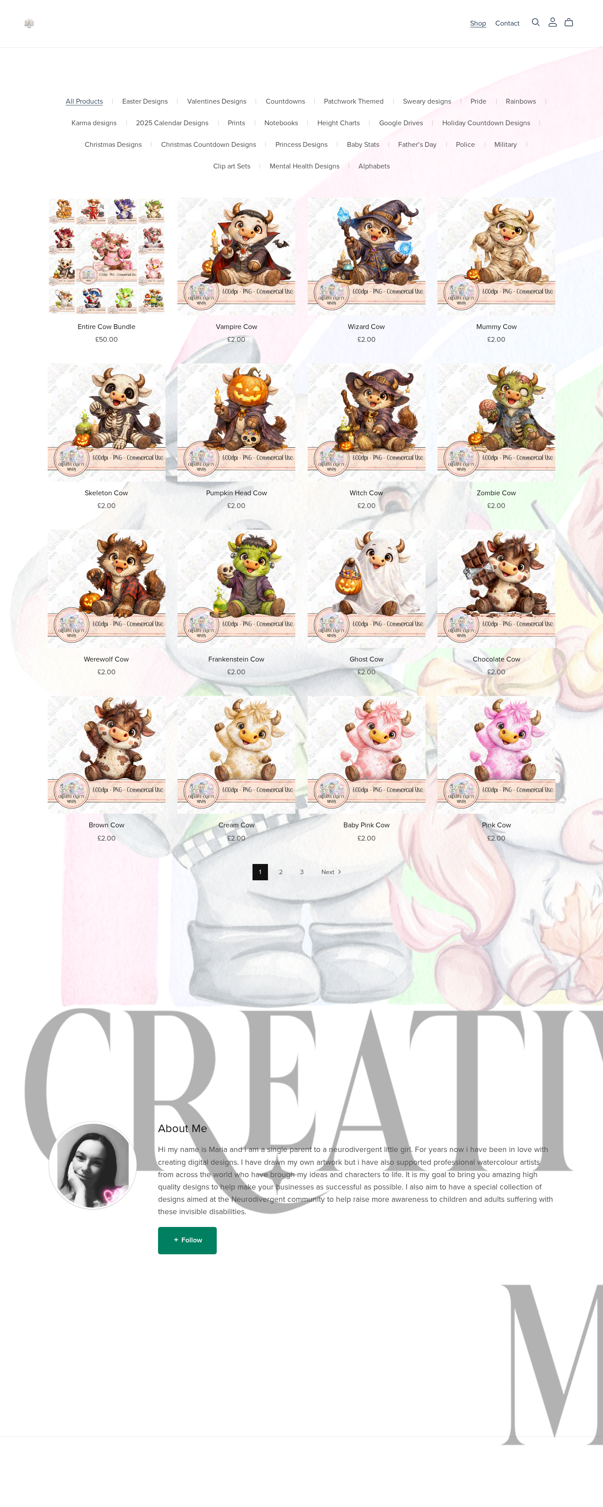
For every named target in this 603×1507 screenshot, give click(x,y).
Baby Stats (363, 145)
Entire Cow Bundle (107, 326)
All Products (84, 101)
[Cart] (572, 22)
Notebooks (281, 123)
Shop (478, 23)
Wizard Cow (366, 326)
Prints (236, 123)
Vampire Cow (236, 326)
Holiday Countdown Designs (486, 123)
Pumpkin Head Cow (236, 493)
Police (465, 145)
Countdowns (285, 101)
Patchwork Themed (354, 101)
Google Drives (401, 123)
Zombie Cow (496, 493)
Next (328, 872)
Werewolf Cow (106, 659)
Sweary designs (427, 101)
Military (505, 145)
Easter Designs (145, 101)
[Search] (536, 22)
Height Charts (338, 123)
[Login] (552, 21)
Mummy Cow (496, 326)
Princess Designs (301, 145)
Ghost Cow (367, 659)
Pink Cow (496, 825)
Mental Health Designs (304, 166)
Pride (478, 101)
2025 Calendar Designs (172, 123)
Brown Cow (106, 825)
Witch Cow (366, 493)
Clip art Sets (231, 166)
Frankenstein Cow (236, 659)
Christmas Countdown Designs (208, 145)
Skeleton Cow (106, 493)
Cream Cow (237, 825)
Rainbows (521, 101)
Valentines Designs (216, 101)
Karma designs (94, 123)
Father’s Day (417, 145)
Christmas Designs (113, 145)
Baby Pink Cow (366, 825)
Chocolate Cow (496, 659)
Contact (507, 23)
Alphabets (374, 166)
